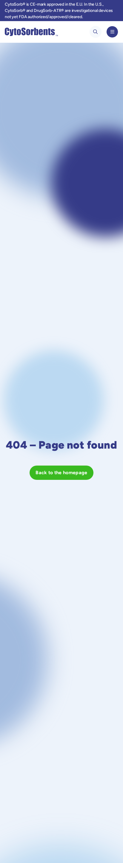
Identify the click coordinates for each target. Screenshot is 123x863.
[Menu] (112, 32)
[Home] (31, 31)
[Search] (96, 32)
